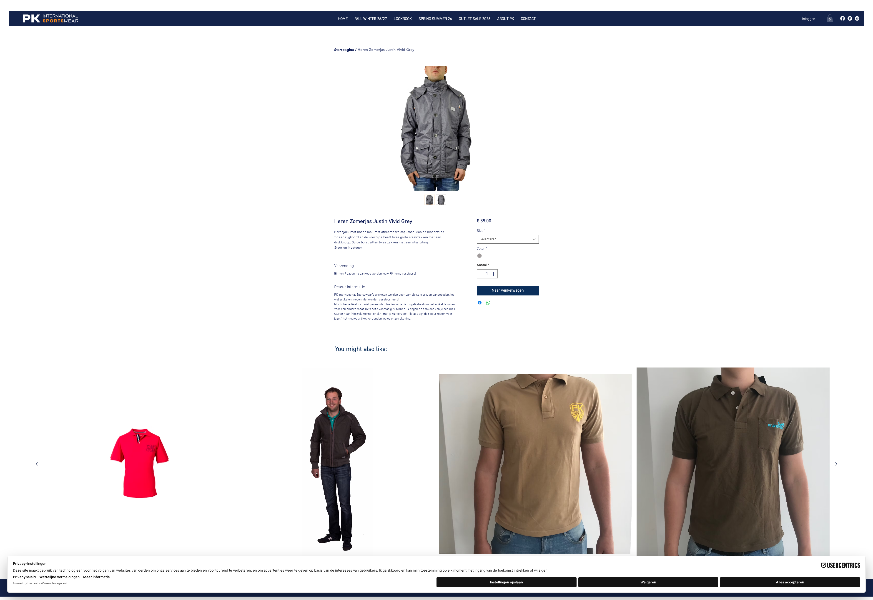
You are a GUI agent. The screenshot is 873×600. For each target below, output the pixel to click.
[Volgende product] (836, 464)
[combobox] (508, 239)
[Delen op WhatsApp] (488, 302)
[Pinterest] (850, 18)
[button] (830, 18)
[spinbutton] (487, 274)
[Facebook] (842, 18)
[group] (436, 468)
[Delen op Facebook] (479, 302)
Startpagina (344, 50)
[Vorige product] (37, 464)
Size (481, 231)
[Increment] (494, 274)
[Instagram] (857, 18)
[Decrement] (480, 274)
